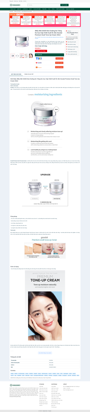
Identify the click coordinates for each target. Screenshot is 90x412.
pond (23, 375)
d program (64, 375)
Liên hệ (24, 1)
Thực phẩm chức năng (55, 398)
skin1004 (74, 375)
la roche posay (21, 373)
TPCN (53, 9)
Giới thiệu (20, 1)
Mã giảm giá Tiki (42, 400)
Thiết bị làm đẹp (54, 401)
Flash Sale (13, 14)
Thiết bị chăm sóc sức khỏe (56, 400)
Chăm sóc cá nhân (55, 396)
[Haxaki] (15, 385)
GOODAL (39, 37)
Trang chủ (11, 1)
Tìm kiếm (65, 5)
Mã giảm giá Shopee (43, 403)
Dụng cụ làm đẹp (70, 9)
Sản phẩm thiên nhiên (55, 393)
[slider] (12, 56)
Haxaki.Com (45, 410)
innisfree (31, 373)
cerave (26, 373)
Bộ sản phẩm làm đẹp (55, 403)
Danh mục (16, 1)
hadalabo (19, 375)
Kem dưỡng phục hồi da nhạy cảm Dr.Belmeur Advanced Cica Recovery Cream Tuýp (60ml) (32, 377)
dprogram (55, 375)
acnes (58, 373)
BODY (30, 9)
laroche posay (44, 373)
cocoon (50, 373)
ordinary (46, 375)
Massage (49, 268)
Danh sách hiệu (42, 395)
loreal (31, 375)
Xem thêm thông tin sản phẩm (45, 352)
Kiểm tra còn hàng (41, 51)
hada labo (27, 375)
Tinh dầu (44, 9)
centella (54, 373)
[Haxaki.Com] (14, 5)
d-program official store (38, 375)
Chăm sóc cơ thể (54, 389)
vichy (61, 373)
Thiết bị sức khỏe (60, 9)
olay (15, 375)
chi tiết (28, 74)
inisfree (16, 373)
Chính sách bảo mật (43, 388)
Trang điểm (53, 386)
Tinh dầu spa (54, 407)
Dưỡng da (25, 9)
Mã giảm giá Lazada (43, 401)
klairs (78, 375)
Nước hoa (53, 405)
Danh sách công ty (43, 396)
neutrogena (66, 373)
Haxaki (49, 410)
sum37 (12, 375)
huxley (39, 373)
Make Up (19, 9)
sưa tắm (69, 375)
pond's (74, 373)
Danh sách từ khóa (43, 398)
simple (12, 373)
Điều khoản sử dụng (43, 389)
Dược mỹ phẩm (37, 9)
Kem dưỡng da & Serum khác (27, 11)
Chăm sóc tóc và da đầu (56, 395)
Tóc (49, 9)
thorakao (50, 375)
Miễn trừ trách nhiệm (43, 391)
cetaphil (35, 373)
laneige (59, 375)
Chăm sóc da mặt (17, 11)
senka (70, 373)
